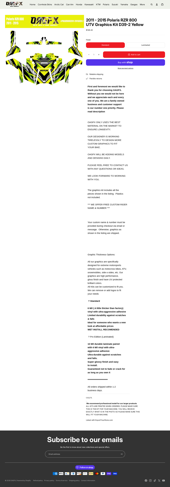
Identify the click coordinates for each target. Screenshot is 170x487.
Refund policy (38, 480)
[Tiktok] (154, 480)
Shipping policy (74, 480)
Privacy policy (49, 480)
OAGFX (13, 480)
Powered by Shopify (24, 480)
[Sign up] (121, 454)
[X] (159, 480)
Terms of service (61, 480)
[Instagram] (150, 480)
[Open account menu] (157, 4)
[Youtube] (163, 480)
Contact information (88, 480)
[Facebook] (145, 480)
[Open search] (151, 4)
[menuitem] (142, 4)
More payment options (125, 68)
